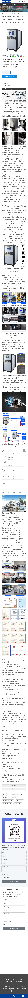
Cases (7, 979)
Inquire (6, 73)
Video (13, 979)
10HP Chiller (19, 800)
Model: (5, 83)
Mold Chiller (17, 803)
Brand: (5, 85)
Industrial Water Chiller (16, 794)
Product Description (8, 89)
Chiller (4, 794)
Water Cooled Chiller (9, 797)
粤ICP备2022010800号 (14, 991)
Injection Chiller (7, 803)
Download (9, 981)
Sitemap (23, 989)
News (20, 979)
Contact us (18, 981)
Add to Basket (10, 76)
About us (14, 4)
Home (4, 4)
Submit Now (14, 881)
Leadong (17, 989)
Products (21, 977)
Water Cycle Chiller (8, 800)
